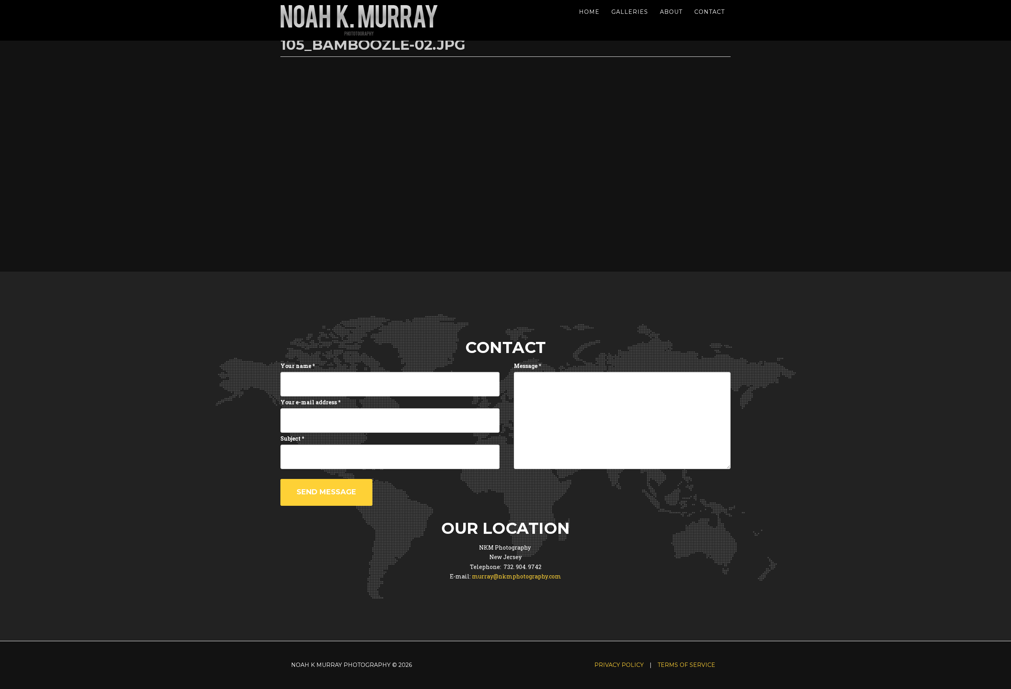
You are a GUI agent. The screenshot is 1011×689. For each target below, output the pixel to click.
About (671, 11)
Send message (326, 492)
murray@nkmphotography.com (516, 576)
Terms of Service (686, 664)
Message (527, 366)
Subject (292, 438)
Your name (297, 366)
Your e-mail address (310, 402)
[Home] (362, 20)
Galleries (629, 11)
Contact (709, 11)
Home (589, 11)
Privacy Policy (619, 664)
